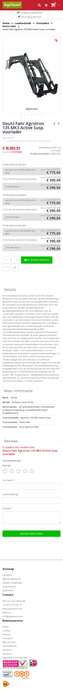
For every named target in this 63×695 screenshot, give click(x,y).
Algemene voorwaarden (15, 657)
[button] (56, 43)
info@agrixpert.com (13, 616)
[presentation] (31, 289)
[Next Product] (58, 123)
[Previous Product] (54, 123)
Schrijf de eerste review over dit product (28, 140)
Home (6, 626)
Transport (8, 638)
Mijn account (9, 642)
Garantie (7, 649)
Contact (6, 630)
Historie (6, 634)
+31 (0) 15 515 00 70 (12, 604)
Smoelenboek (10, 645)
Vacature (7, 653)
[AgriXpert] (12, 5)
